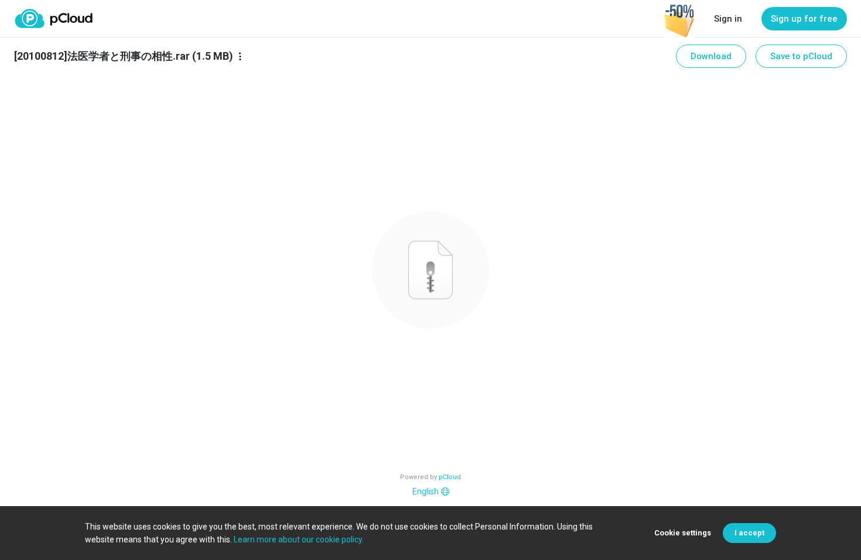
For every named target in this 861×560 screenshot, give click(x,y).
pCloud (450, 477)
